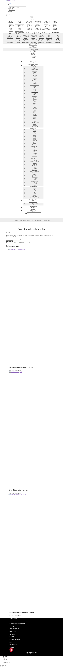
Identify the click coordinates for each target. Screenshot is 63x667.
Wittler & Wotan (46, 29)
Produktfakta (12, 636)
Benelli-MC (49, 33)
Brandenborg (28, 21)
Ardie (25, 33)
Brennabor (37, 21)
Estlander (46, 22)
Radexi (37, 26)
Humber (41, 39)
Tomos (10, 29)
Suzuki (46, 28)
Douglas (26, 36)
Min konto (5, 656)
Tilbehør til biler (33, 45)
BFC (19, 21)
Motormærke (33, 56)
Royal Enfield (25, 42)
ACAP (27, 32)
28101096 (14, 626)
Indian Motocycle (10, 41)
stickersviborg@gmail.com (18, 623)
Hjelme (33, 53)
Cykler (33, 54)
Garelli (28, 24)
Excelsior (41, 36)
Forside (15, 220)
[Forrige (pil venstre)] (0, 666)
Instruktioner (11, 25)
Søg (7, 14)
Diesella (28, 22)
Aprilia (18, 33)
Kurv (10, 11)
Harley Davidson (25, 38)
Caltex (58, 39)
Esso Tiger (58, 42)
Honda (46, 24)
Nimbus (49, 40)
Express (11, 24)
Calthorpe (25, 35)
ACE (35, 32)
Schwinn (33, 42)
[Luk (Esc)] (5, 665)
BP (58, 38)
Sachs (54, 26)
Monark (55, 25)
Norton (18, 42)
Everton (55, 22)
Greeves (18, 38)
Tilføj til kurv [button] (18, 370)
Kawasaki (17, 40)
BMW (10, 35)
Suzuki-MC (41, 42)
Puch (28, 26)
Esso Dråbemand (34, 43)
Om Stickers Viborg (14, 7)
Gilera (37, 24)
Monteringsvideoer (33, 64)
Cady (46, 21)
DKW (37, 22)
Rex (46, 26)
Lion (46, 25)
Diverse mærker (33, 47)
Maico (25, 40)
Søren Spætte (34, 49)
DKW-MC (10, 36)
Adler (43, 32)
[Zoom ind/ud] (0, 665)
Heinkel (33, 38)
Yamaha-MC (49, 42)
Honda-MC (49, 38)
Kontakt (11, 8)
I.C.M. (54, 24)
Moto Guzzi (41, 40)
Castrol (58, 40)
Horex (33, 39)
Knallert (29, 220)
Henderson (41, 38)
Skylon (28, 28)
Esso (58, 33)
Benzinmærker (55, 32)
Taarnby (55, 28)
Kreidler (19, 25)
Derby (19, 22)
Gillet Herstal (10, 38)
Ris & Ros (12, 642)
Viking (28, 29)
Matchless (33, 40)
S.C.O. (19, 28)
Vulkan (37, 29)
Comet (54, 21)
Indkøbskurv (6, 662)
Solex (37, 28)
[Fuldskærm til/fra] (2, 665)
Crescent (10, 22)
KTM (28, 25)
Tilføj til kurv (9, 241)
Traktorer (33, 57)
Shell (58, 35)
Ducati (33, 36)
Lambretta (37, 25)
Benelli (10, 21)
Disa (18, 36)
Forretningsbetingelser (14, 639)
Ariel (33, 33)
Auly (41, 33)
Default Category (22, 220)
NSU (10, 26)
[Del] (3, 665)
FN (49, 36)
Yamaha (11, 31)
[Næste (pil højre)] (2, 666)
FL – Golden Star (19, 24)
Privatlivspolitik (13, 644)
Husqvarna (49, 39)
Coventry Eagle (33, 35)
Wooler (55, 29)
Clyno (41, 35)
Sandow (11, 28)
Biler (33, 46)
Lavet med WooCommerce (31, 653)
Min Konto (12, 10)
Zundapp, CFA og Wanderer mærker (19, 31)
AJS (10, 33)
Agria (34, 50)
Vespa (19, 29)
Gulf (58, 36)
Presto (19, 26)
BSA (18, 35)
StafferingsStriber (33, 52)
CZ (49, 35)
